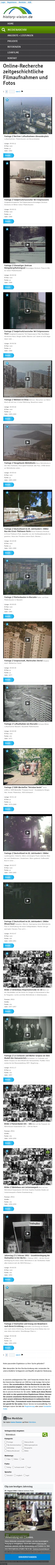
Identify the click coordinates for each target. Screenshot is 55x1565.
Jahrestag (10, 1448)
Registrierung (30, 1406)
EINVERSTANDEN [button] (28, 1557)
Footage (10, 1442)
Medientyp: (9, 1456)
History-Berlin (29, 1442)
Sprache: (8, 1472)
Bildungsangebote (31, 1445)
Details (7, 155)
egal (29, 1467)
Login (3, 2)
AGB (29, 2)
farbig (9, 1467)
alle (23, 1459)
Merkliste (22, 2)
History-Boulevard (13, 1451)
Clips (8, 1459)
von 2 (18, 91)
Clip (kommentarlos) (14, 1445)
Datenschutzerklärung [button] (41, 1549)
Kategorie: (9, 1439)
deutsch (10, 1475)
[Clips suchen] (45, 1434)
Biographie (28, 1448)
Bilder (27, 1451)
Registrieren (11, 2)
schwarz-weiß (19, 1467)
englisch (19, 1475)
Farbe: (7, 1464)
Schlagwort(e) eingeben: (14, 1431)
